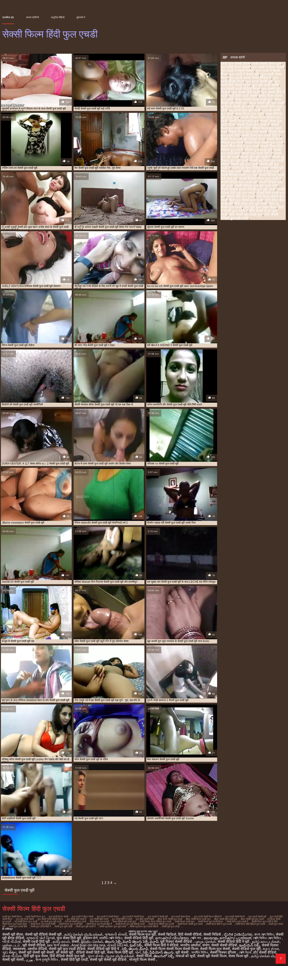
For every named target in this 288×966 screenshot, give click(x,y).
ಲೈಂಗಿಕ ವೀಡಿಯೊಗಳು (238, 934)
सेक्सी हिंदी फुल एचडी (241, 196)
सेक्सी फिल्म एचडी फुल (244, 121)
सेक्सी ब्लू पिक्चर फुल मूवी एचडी (112, 926)
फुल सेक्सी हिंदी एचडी (246, 92)
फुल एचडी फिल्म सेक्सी (235, 67)
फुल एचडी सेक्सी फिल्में (235, 916)
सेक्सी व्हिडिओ (167, 934)
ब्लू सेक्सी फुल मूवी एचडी (245, 110)
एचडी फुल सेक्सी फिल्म (235, 63)
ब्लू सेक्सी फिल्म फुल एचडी (26, 921)
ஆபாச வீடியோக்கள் (119, 956)
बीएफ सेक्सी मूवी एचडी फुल (225, 919)
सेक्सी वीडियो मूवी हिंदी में (103, 949)
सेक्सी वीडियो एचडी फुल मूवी (238, 175)
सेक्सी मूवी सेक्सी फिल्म (212, 956)
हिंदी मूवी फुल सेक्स (35, 956)
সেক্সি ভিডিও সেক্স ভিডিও (267, 938)
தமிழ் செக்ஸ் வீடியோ (266, 956)
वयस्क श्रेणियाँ (32, 17)
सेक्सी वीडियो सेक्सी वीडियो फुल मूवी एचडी (247, 189)
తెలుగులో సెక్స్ (163, 956)
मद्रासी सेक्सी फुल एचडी (75, 921)
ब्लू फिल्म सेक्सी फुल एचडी (237, 107)
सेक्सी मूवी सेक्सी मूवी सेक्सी (36, 952)
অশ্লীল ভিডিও (199, 952)
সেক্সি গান (196, 938)
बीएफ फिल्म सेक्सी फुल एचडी (170, 919)
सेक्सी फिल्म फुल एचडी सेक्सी (248, 132)
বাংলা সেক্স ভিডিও (264, 934)
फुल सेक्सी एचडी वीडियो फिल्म (240, 89)
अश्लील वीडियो (37, 949)
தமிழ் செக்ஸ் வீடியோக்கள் (83, 934)
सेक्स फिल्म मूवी (238, 956)
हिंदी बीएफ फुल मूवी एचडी (251, 204)
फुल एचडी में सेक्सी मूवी (244, 74)
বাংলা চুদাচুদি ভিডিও (47, 960)
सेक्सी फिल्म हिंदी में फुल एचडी (239, 146)
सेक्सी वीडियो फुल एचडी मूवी (238, 182)
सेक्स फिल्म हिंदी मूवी (120, 952)
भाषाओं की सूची (185, 956)
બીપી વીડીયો (11, 942)
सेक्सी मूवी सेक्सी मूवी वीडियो (108, 960)
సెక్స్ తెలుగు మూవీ (135, 949)
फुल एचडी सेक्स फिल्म (180, 916)
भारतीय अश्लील (190, 945)
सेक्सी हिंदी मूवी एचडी (74, 960)
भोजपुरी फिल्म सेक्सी (142, 960)
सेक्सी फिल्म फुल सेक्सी (215, 949)
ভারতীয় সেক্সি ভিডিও (110, 938)
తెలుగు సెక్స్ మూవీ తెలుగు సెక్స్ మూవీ (131, 942)
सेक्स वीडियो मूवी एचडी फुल (124, 921)
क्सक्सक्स (19, 949)
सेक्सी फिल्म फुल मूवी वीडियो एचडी (242, 139)
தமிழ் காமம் (61, 942)
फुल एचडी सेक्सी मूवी (259, 81)
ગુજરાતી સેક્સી (116, 934)
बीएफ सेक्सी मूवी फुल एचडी (266, 103)
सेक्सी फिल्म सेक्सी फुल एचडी (264, 142)
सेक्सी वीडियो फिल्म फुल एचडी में (260, 178)
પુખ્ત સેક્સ (96, 956)
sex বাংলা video (58, 945)
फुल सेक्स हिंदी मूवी (69, 938)
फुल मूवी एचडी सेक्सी (265, 85)
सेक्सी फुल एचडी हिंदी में (257, 153)
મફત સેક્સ (271, 949)
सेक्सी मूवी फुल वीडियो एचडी (250, 168)
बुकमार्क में (80, 17)
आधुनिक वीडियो (57, 17)
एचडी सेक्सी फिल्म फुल (266, 63)
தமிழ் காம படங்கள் (266, 942)
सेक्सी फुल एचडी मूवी (258, 150)
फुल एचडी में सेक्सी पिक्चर (237, 71)
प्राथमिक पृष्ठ (8, 17)
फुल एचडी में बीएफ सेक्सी (268, 67)
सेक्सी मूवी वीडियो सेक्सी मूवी (44, 934)
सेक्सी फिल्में (144, 956)
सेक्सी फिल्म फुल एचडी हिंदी (71, 924)
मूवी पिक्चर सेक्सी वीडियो (176, 942)
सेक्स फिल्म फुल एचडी (249, 114)
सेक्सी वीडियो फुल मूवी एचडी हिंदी (256, 186)
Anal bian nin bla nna (88, 945)
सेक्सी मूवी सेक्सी (13, 960)
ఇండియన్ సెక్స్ (249, 945)
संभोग (205, 945)
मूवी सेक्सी (182, 952)
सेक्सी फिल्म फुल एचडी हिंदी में (261, 135)
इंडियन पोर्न (90, 938)
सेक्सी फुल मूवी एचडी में (255, 157)
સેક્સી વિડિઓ (117, 945)
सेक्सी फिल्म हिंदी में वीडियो (161, 945)
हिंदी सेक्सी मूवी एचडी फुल (246, 214)
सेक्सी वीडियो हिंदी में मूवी (234, 942)
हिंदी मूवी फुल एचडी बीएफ (260, 207)
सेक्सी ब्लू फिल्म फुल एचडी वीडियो (144, 926)
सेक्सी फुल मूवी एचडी (63, 926)
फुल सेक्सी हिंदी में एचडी (122, 919)
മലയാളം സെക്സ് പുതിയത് (227, 938)
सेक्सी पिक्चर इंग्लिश (223, 952)
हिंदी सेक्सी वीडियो (190, 934)
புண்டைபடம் (11, 945)
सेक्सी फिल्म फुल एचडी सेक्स (14, 924)
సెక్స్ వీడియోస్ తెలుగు (158, 952)
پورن (30, 960)
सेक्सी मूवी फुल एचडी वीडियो (67, 949)
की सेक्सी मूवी (65, 952)
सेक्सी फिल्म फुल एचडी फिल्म (210, 921)
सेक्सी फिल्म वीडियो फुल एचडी (161, 924)
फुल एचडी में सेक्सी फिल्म (133, 916)
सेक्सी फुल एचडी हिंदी (18, 926)
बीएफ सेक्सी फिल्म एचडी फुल (254, 99)
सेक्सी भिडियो (212, 934)
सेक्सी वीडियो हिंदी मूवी (138, 938)
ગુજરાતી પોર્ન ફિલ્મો (40, 938)
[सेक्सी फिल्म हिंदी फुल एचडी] (281, 959)
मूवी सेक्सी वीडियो (33, 945)
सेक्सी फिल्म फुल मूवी (142, 934)
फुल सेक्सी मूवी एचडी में (76, 919)
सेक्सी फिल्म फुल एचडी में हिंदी (249, 126)
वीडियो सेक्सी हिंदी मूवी (90, 952)
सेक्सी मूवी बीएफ (12, 934)
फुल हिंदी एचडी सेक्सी (243, 96)
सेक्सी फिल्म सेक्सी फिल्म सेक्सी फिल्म (174, 949)
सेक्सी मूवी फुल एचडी (244, 164)
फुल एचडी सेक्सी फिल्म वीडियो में (250, 78)
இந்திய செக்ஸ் (92, 942)
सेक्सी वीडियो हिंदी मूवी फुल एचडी (252, 191)
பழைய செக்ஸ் (205, 942)
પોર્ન (138, 952)
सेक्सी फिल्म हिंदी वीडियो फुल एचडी (250, 924)
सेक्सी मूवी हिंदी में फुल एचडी (261, 171)
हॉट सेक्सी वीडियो (264, 952)
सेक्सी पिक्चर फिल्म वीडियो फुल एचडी (155, 921)
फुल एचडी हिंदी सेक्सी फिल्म (250, 83)
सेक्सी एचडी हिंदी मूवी (37, 942)
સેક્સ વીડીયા (12, 956)
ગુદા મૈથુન (9, 952)
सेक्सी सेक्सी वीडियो (224, 945)
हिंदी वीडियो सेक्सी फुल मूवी (68, 956)
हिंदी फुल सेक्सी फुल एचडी (246, 200)
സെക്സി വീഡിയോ (172, 938)
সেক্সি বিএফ (245, 952)
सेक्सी (75, 942)
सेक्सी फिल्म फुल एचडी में (253, 125)
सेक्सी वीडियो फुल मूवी (246, 949)
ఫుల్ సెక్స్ (136, 945)
